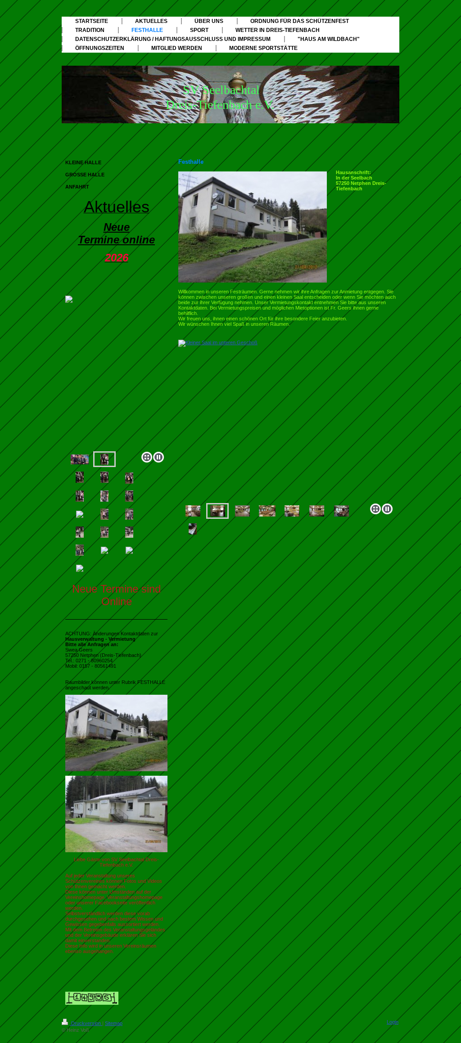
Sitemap (113, 1023)
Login (392, 1022)
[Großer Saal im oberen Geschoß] (242, 511)
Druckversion (86, 1023)
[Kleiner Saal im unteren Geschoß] (287, 419)
